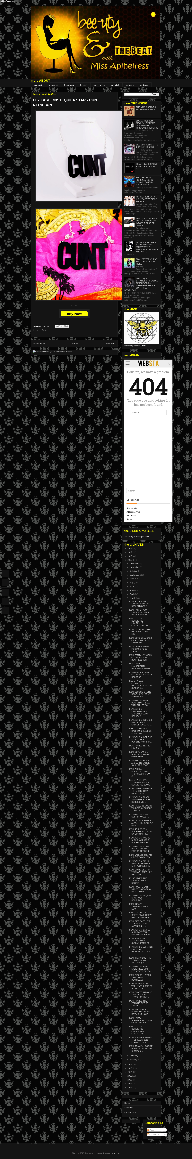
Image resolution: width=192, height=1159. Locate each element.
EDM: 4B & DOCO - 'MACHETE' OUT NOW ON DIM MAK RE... (140, 831)
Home (75, 343)
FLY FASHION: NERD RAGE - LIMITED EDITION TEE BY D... (140, 848)
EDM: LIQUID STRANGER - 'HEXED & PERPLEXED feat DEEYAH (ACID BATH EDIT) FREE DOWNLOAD (141, 284)
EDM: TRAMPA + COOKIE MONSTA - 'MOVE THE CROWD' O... (141, 1048)
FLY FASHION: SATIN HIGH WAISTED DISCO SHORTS (146, 199)
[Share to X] (62, 326)
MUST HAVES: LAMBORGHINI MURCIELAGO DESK (139, 666)
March (133, 598)
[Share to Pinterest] (67, 326)
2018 (130, 548)
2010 (130, 1080)
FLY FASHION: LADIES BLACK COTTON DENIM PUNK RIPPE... (140, 932)
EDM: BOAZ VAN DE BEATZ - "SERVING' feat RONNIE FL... (139, 754)
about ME (128, 1108)
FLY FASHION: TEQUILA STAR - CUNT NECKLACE (140, 897)
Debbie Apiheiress (7, 1)
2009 (130, 1083)
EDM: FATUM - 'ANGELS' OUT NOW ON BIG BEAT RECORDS (140, 657)
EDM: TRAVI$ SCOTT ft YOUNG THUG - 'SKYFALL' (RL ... (140, 960)
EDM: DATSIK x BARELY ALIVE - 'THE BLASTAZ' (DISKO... (141, 823)
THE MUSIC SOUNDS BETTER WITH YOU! (146, 108)
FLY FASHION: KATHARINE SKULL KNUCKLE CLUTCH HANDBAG (139, 712)
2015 (130, 560)
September (135, 575)
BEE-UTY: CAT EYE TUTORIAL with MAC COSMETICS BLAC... (139, 782)
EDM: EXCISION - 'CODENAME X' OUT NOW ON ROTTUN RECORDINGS (145, 181)
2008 (130, 1087)
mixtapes (144, 85)
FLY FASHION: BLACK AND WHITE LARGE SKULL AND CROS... (139, 762)
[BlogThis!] (59, 326)
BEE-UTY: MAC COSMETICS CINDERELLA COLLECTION (136, 1030)
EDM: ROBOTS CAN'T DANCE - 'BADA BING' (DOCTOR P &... (140, 889)
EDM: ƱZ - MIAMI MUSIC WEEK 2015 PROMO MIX (140, 631)
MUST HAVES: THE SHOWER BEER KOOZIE (138, 880)
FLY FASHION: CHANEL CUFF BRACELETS (140, 815)
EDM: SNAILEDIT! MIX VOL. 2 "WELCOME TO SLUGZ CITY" (140, 986)
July (132, 582)
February (134, 1056)
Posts (151, 1130)
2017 (130, 552)
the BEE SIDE (130, 1112)
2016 (130, 556)
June (132, 586)
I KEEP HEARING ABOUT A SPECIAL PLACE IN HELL (147, 166)
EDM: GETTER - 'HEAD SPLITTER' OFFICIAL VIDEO (146, 261)
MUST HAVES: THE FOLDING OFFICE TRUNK (138, 1003)
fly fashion (53, 85)
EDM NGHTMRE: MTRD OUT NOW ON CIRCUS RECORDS (141, 674)
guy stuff (115, 85)
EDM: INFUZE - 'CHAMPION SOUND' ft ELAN (140, 906)
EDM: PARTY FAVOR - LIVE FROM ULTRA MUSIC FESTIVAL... (139, 612)
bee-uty (83, 85)
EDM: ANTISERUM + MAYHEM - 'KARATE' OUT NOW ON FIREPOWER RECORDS (147, 124)
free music (69, 85)
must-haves (99, 85)
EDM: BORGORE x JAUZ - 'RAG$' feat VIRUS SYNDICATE (140, 640)
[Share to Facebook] (64, 326)
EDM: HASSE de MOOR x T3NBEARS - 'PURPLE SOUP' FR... (140, 808)
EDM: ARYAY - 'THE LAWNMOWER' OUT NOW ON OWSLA (139, 603)
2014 (130, 1064)
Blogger (116, 1153)
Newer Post (39, 343)
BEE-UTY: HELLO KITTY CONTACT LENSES (147, 146)
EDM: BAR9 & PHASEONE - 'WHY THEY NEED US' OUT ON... (140, 772)
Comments (154, 1134)
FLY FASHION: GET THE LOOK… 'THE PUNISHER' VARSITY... (140, 739)
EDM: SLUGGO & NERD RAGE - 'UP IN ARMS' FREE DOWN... (140, 694)
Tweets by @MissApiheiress (136, 536)
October (134, 571)
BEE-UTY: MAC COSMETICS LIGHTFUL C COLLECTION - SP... (139, 622)
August (133, 579)
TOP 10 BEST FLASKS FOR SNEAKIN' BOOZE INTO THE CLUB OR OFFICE (146, 222)
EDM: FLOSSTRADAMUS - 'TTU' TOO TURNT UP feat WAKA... (140, 791)
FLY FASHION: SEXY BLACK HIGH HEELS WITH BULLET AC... (139, 702)
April (132, 594)
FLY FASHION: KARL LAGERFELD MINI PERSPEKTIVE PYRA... (140, 968)
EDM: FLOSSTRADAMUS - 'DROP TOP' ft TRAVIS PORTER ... (140, 994)
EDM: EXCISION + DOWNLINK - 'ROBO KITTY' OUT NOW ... (139, 1011)
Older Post (110, 343)
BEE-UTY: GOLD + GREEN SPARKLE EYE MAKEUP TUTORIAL (140, 915)
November (135, 567)
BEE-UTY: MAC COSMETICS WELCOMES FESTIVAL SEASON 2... (140, 684)
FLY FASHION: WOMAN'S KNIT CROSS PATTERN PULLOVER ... (141, 950)
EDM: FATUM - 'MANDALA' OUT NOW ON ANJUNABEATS (140, 1020)
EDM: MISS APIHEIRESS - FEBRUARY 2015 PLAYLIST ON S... (140, 1039)
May (132, 590)
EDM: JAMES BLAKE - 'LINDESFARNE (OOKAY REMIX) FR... (140, 940)
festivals (130, 85)
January (134, 1059)
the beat (38, 85)
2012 (130, 1072)
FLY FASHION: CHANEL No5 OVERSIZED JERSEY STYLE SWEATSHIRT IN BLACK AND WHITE (147, 247)
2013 (130, 1068)
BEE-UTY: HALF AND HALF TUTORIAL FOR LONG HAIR (140, 730)
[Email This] (56, 326)
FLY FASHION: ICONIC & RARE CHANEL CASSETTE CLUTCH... (140, 722)
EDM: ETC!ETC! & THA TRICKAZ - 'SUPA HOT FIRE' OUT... (140, 872)
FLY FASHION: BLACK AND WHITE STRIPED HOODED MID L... (140, 799)
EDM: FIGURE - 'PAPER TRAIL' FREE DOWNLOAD (140, 977)
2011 (129, 1076)
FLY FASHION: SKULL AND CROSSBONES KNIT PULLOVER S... (139, 863)
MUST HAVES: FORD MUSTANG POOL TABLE (139, 648)
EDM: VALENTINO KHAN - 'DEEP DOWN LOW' (140, 856)
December (135, 563)
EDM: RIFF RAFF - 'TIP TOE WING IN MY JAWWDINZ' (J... (139, 923)
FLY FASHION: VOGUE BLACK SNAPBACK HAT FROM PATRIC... (140, 840)
